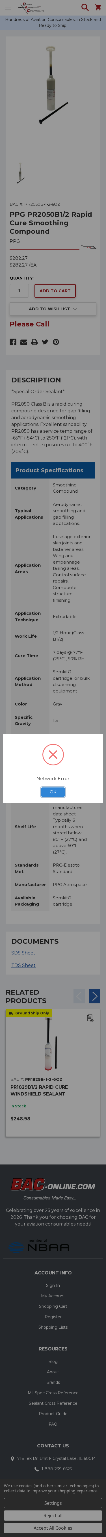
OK (53, 792)
